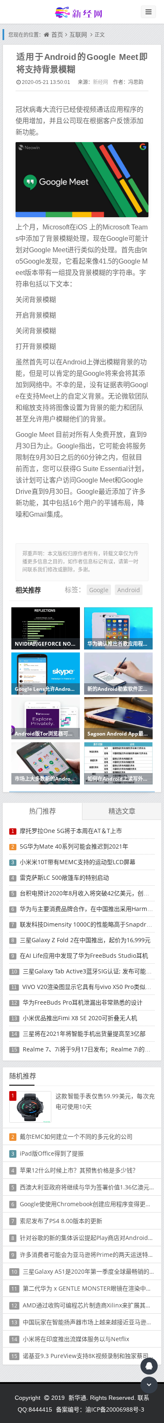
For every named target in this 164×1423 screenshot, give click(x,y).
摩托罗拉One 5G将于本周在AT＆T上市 (71, 831)
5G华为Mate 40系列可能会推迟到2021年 (74, 846)
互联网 (78, 34)
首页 (57, 34)
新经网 (100, 82)
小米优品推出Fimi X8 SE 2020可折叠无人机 (80, 1018)
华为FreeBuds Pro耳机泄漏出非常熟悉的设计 (83, 1002)
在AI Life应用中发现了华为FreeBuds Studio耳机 (84, 955)
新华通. (78, 1397)
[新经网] (82, 12)
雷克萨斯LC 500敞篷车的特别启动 (64, 877)
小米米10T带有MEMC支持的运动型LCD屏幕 (77, 862)
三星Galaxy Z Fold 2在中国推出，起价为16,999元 (85, 940)
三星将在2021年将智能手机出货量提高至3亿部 (84, 1034)
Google (98, 590)
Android (128, 590)
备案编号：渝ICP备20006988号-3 (100, 1409)
